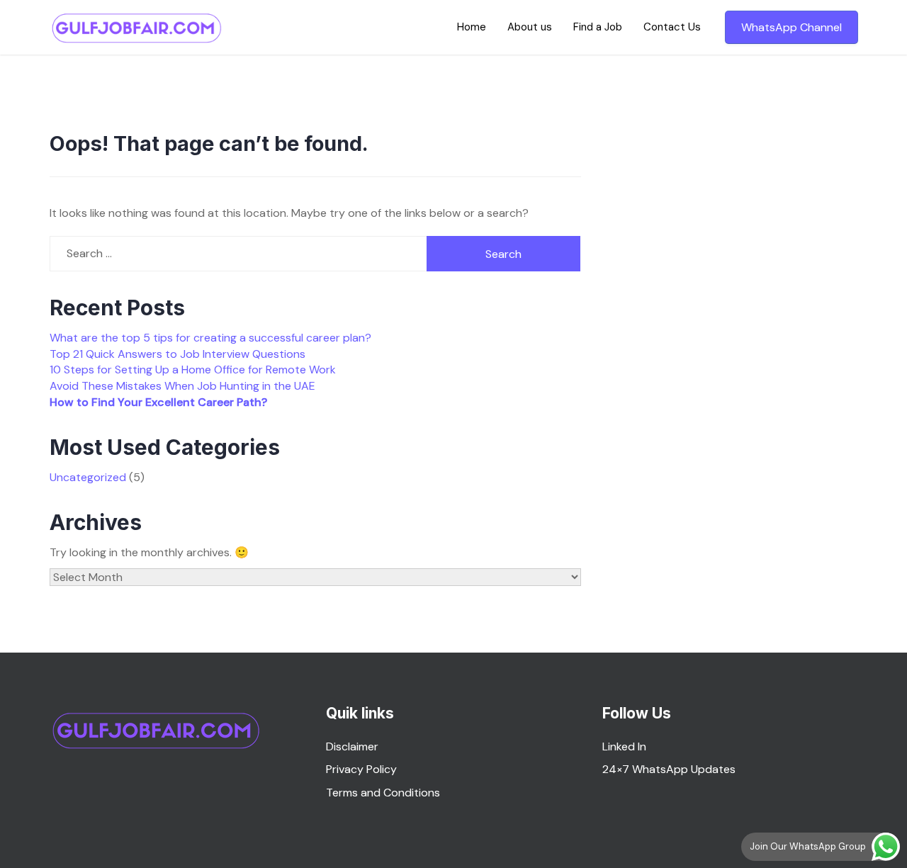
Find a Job (597, 27)
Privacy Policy (361, 769)
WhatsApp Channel (791, 27)
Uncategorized (88, 477)
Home (471, 27)
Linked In (624, 746)
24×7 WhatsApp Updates (669, 769)
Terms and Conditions (383, 792)
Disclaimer (352, 746)
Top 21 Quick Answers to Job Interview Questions (177, 353)
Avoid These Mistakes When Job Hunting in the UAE (182, 385)
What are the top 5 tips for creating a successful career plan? (210, 337)
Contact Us (672, 27)
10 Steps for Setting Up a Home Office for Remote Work (193, 369)
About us (529, 27)
